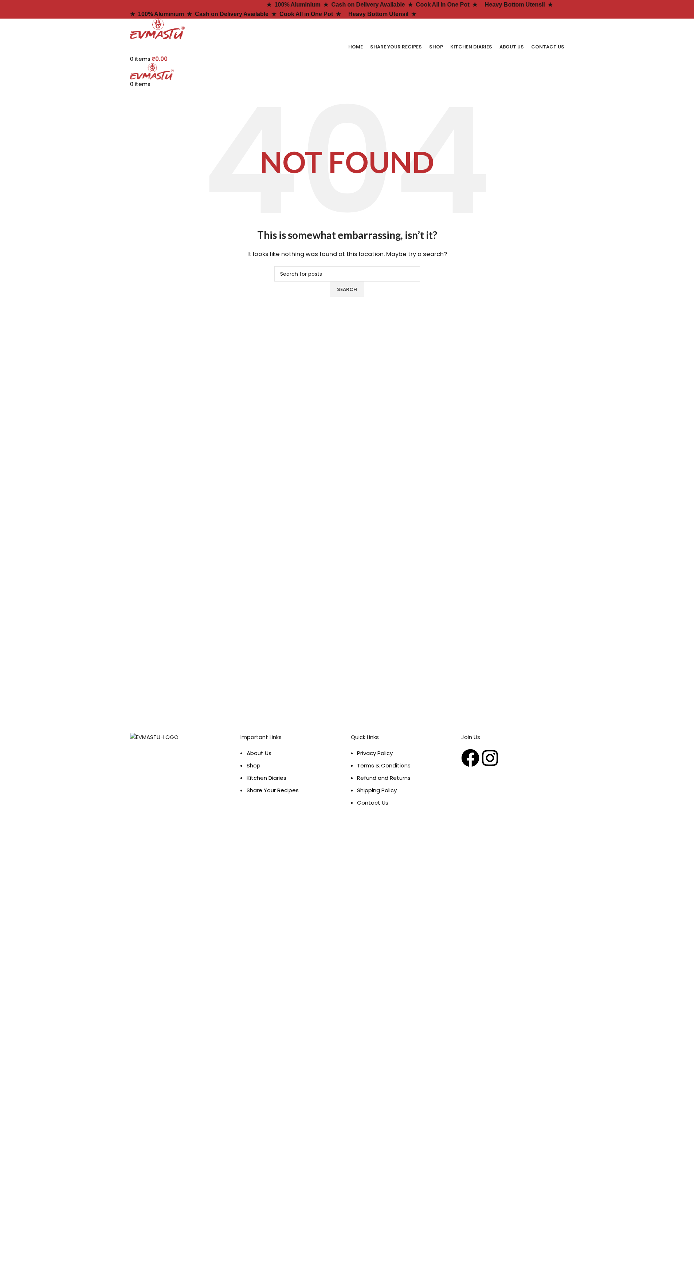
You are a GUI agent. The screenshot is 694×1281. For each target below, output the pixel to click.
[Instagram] (490, 758)
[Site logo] (157, 28)
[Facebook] (470, 758)
